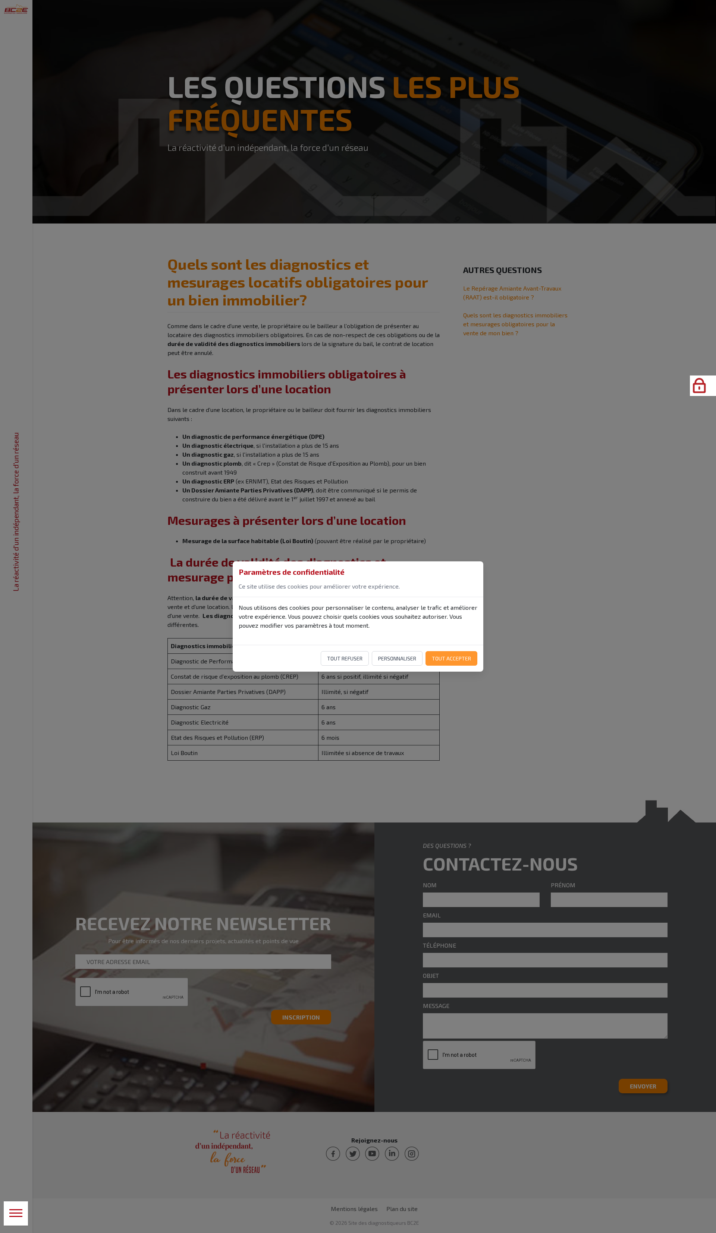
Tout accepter (451, 658)
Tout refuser (344, 658)
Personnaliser (397, 658)
